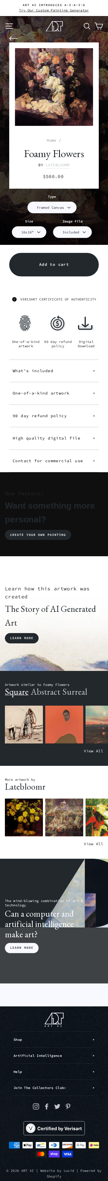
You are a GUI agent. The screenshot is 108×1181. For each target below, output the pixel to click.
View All (93, 751)
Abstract (45, 691)
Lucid (69, 1170)
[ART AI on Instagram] (36, 1106)
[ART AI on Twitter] (57, 1106)
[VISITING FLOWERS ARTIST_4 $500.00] (24, 818)
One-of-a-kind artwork (54, 393)
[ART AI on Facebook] (46, 1106)
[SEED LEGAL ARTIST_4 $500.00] (64, 818)
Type (52, 196)
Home (51, 140)
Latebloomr (57, 165)
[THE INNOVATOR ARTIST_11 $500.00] (24, 725)
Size (29, 221)
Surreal (74, 691)
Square (17, 691)
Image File (72, 221)
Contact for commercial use (54, 460)
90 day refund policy (54, 415)
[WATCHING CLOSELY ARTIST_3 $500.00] (64, 725)
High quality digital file (54, 438)
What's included (54, 370)
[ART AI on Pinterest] (68, 1106)
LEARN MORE (21, 948)
